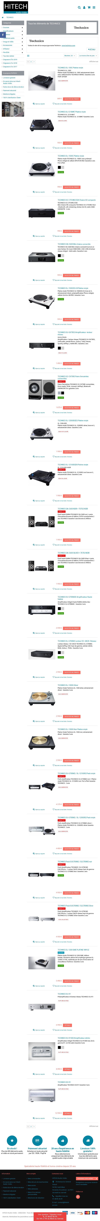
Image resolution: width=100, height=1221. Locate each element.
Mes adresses (33, 1189)
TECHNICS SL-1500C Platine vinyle (71, 156)
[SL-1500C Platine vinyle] (41, 169)
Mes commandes (34, 1178)
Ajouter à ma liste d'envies (63, 104)
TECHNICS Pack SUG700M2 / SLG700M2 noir (75, 862)
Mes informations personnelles (34, 1193)
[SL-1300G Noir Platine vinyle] (41, 742)
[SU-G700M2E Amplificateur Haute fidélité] (41, 610)
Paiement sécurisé (9, 90)
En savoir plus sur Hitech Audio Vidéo (11, 82)
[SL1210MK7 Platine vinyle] (41, 125)
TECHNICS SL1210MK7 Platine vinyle (72, 112)
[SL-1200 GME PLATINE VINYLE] (41, 963)
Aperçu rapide (40, 104)
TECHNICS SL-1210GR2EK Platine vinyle (73, 465)
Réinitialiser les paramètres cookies (21, 1217)
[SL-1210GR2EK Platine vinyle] (41, 478)
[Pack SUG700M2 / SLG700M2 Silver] (41, 919)
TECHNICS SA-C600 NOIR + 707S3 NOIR (73, 509)
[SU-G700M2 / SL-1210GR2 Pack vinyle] (41, 786)
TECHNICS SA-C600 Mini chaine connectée (74, 244)
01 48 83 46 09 (50, 1217)
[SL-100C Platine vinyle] (41, 81)
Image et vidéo (8, 42)
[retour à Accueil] (2, 17)
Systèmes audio (9, 38)
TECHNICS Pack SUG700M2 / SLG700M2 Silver (75, 906)
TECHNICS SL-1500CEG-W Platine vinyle (73, 288)
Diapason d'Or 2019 (10, 59)
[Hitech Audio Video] (40, 7)
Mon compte (31, 1174)
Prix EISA (6, 52)
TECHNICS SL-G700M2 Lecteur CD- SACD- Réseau (77, 641)
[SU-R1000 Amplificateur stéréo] (41, 1051)
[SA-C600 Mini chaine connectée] (41, 257)
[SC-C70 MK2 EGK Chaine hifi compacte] (41, 213)
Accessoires (7, 45)
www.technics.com (68, 45)
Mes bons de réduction (36, 1198)
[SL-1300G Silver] (41, 698)
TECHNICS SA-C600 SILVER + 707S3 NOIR (74, 553)
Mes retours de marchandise (38, 1182)
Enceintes (6, 35)
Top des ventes (8, 56)
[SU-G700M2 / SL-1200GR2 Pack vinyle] (41, 830)
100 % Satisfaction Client (11, 98)
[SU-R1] (41, 1007)
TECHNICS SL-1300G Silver (68, 685)
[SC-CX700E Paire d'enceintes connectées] (41, 389)
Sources (6, 27)
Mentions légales (9, 94)
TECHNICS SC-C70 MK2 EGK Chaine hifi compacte (77, 200)
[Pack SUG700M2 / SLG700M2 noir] (41, 875)
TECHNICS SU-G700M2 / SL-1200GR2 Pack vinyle (76, 818)
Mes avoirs (32, 1185)
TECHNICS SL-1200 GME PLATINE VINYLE (73, 950)
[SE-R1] (41, 1095)
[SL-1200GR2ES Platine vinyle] (41, 433)
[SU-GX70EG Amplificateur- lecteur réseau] (41, 345)
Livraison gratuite (9, 78)
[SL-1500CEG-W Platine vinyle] (41, 301)
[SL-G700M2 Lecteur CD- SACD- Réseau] (41, 654)
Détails (92, 49)
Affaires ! (6, 49)
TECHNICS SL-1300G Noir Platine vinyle (72, 729)
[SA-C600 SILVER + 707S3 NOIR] (41, 566)
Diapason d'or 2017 (10, 67)
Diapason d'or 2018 (10, 63)
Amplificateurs (8, 31)
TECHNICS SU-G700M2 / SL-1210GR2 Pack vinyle (76, 773)
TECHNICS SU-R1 (64, 994)
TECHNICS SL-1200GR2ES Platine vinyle (73, 421)
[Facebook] (78, 1197)
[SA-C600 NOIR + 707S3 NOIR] (41, 522)
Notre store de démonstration (13, 87)
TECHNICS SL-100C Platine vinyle (70, 68)
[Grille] (28, 56)
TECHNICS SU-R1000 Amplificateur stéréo (74, 1038)
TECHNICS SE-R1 (64, 1082)
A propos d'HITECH (10, 73)
